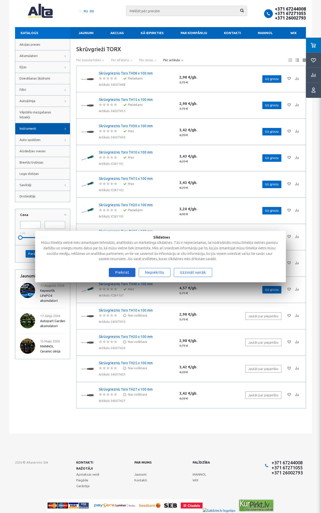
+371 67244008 (290, 9)
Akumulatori (29, 55)
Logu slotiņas (29, 173)
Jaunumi (86, 33)
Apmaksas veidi (87, 474)
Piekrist (122, 272)
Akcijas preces (30, 44)
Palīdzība (201, 462)
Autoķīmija (27, 101)
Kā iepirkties (152, 33)
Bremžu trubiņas (31, 162)
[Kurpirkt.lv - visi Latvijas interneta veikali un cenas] (256, 510)
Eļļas (23, 67)
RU (86, 11)
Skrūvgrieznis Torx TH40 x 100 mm (126, 284)
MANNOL (265, 33)
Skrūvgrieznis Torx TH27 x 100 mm (126, 389)
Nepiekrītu (154, 272)
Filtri (23, 89)
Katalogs (29, 33)
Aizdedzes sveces (33, 151)
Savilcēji (25, 185)
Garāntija (83, 486)
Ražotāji (84, 468)
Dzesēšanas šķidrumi (35, 78)
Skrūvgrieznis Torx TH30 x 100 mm (126, 126)
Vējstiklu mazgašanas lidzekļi (35, 114)
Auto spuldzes (30, 139)
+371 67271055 (290, 13)
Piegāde (82, 480)
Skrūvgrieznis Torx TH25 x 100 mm (126, 363)
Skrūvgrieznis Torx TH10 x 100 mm (126, 152)
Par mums (143, 462)
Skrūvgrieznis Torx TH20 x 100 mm (126, 205)
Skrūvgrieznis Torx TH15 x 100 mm (126, 100)
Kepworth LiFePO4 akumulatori (49, 295)
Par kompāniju (194, 33)
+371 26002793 (290, 18)
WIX (293, 33)
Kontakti (232, 33)
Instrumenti (28, 128)
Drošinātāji (27, 196)
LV (80, 11)
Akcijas (117, 33)
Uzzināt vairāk (193, 272)
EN (92, 11)
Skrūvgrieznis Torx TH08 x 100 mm (126, 73)
